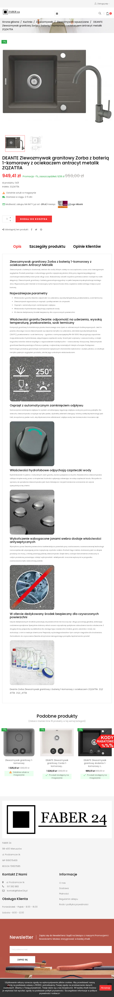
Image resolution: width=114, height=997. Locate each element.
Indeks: (5, 186)
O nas (62, 882)
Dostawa (64, 888)
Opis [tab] (17, 246)
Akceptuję (105, 988)
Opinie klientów (87, 246)
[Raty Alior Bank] (62, 204)
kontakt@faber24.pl (17, 890)
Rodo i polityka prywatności (73, 904)
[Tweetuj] (36, 229)
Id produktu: (8, 183)
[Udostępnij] (31, 229)
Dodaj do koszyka (33, 219)
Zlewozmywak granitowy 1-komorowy (19, 762)
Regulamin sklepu (68, 899)
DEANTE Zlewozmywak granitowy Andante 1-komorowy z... (95, 763)
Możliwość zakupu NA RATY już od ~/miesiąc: (29, 204)
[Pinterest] (41, 229)
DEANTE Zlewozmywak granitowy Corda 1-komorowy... (57, 763)
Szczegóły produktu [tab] (47, 246)
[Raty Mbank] (75, 204)
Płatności (64, 893)
